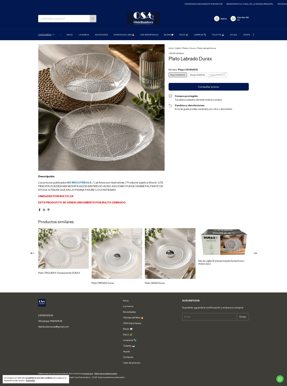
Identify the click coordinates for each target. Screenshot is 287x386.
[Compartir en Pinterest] (48, 210)
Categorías (44, 34)
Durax (193, 48)
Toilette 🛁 (218, 34)
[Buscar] (93, 18)
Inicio (70, 34)
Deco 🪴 (183, 34)
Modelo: (183, 69)
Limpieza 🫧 (200, 34)
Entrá (224, 18)
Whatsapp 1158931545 (50, 321)
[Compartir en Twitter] (44, 210)
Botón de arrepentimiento (106, 373)
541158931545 (45, 315)
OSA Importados (149, 34)
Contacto (248, 34)
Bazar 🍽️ (169, 34)
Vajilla (178, 48)
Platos (185, 48)
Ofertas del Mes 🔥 (124, 34)
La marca (84, 34)
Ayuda (233, 34)
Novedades (101, 34)
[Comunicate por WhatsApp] (280, 379)
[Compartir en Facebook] (39, 210)
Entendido (30, 380)
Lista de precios (131, 362)
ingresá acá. (87, 373)
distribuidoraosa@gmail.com (53, 326)
